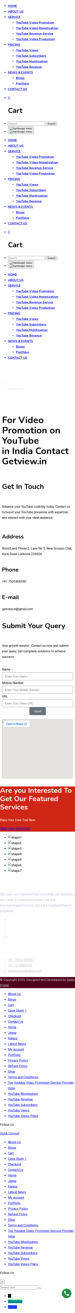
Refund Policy (18, 1066)
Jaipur (12, 1033)
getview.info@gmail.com (25, 971)
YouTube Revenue (29, 67)
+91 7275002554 (20, 965)
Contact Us (17, 89)
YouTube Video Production (35, 39)
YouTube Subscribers (31, 56)
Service (14, 17)
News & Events (20, 72)
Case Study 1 (17, 1010)
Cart (11, 1005)
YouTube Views (27, 50)
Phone (12, 1307)
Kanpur (13, 1038)
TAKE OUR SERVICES (15, 829)
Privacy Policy (18, 1060)
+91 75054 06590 (20, 960)
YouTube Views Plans (23, 1116)
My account (16, 1049)
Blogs (20, 78)
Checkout (14, 1016)
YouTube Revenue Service (34, 34)
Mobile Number (13, 683)
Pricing (14, 45)
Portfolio (22, 84)
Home (12, 6)
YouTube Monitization (32, 61)
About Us (16, 11)
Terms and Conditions (23, 1077)
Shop (11, 1071)
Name (6, 669)
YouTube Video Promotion (35, 23)
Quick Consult (9, 1133)
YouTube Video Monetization (37, 28)
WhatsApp (15, 1301)
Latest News (17, 1044)
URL (5, 696)
